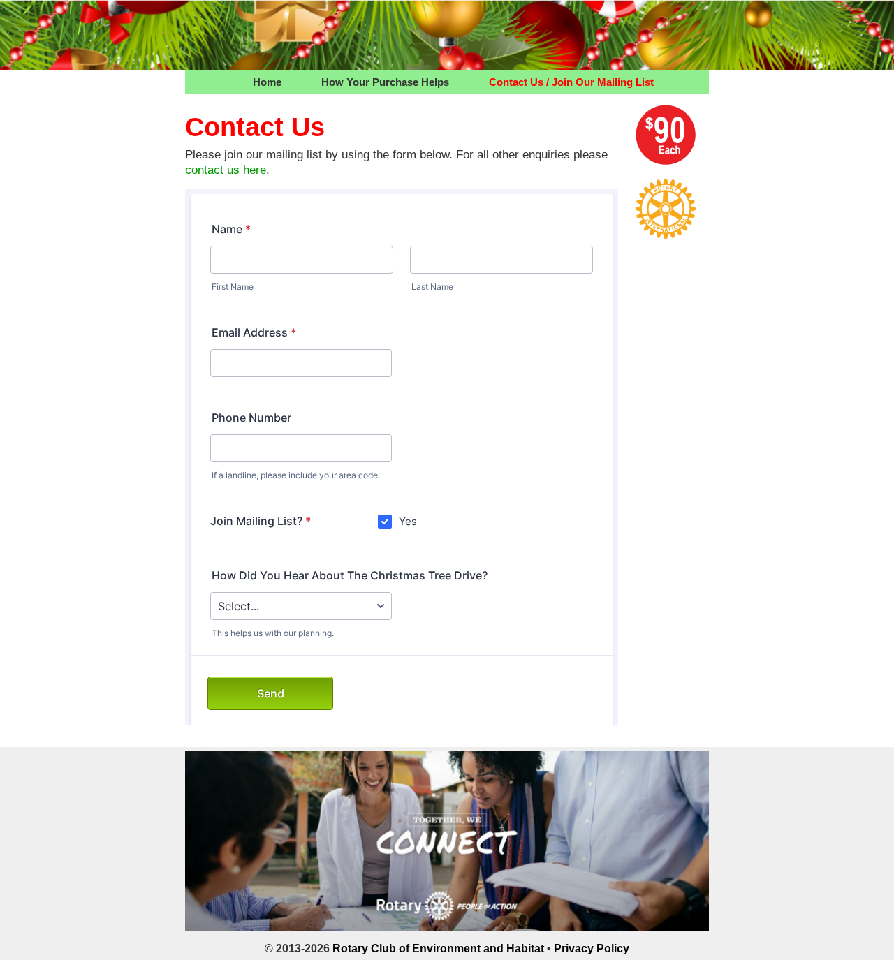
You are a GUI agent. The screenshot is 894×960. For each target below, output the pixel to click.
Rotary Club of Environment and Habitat (438, 948)
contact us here (225, 170)
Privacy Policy (591, 948)
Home (267, 82)
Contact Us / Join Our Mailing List (571, 82)
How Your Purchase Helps (385, 82)
